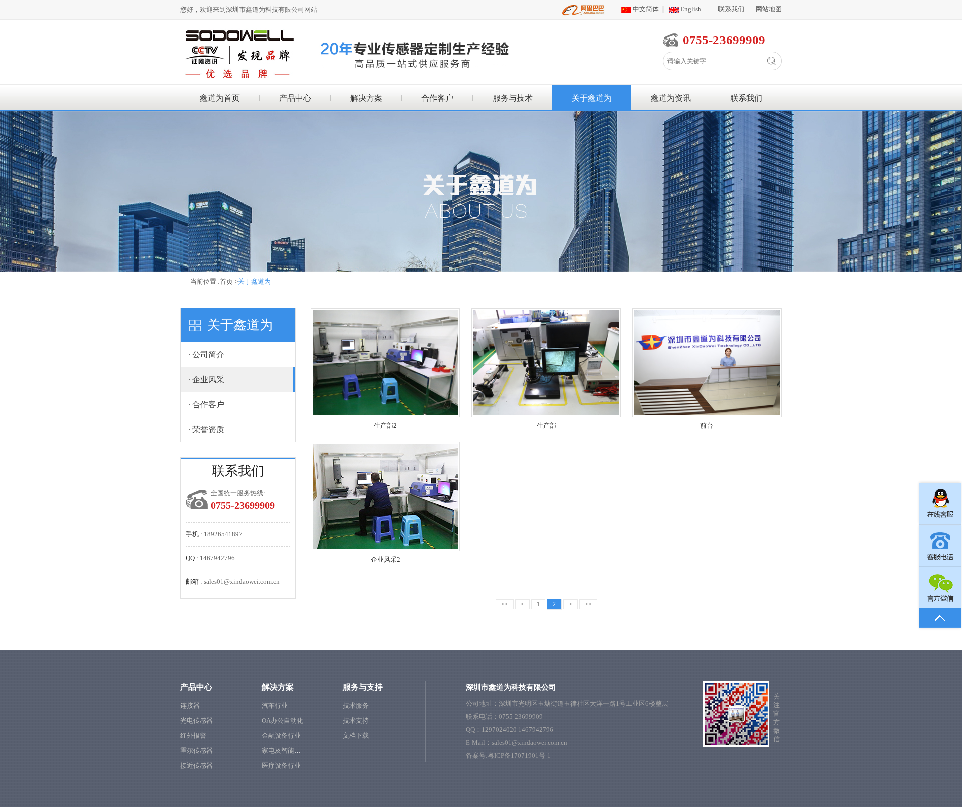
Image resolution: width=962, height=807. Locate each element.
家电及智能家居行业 (291, 750)
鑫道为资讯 (671, 98)
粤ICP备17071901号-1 (519, 755)
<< (504, 604)
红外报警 (193, 735)
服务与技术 (513, 98)
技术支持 (356, 720)
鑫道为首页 (220, 98)
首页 (226, 281)
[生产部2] (385, 362)
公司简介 (208, 354)
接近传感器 (196, 765)
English (690, 9)
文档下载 (356, 735)
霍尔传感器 (196, 750)
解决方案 (366, 98)
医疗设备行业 (281, 765)
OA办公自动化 (282, 720)
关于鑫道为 (592, 98)
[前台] (707, 362)
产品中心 (295, 98)
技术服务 (356, 705)
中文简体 (646, 9)
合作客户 (437, 98)
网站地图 (769, 9)
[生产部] (546, 362)
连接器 (190, 705)
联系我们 (731, 9)
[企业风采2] (385, 496)
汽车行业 (275, 705)
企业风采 (208, 379)
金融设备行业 (281, 735)
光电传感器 (196, 720)
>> (588, 604)
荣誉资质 (208, 429)
